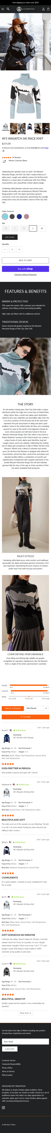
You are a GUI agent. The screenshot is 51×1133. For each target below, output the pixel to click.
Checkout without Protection (25, 275)
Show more (24, 1013)
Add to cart (25, 260)
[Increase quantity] (19, 249)
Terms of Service (8, 1071)
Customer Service (8, 1060)
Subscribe (9, 1049)
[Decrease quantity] (5, 249)
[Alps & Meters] (25, 9)
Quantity (5, 244)
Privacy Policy (7, 1068)
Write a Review (13, 708)
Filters (27, 717)
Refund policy (7, 1075)
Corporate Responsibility (11, 1064)
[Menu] (2, 9)
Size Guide (9, 237)
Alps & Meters (11, 1124)
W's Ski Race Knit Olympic (23, 738)
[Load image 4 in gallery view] (25, 96)
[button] (8, 9)
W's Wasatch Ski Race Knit (23, 792)
